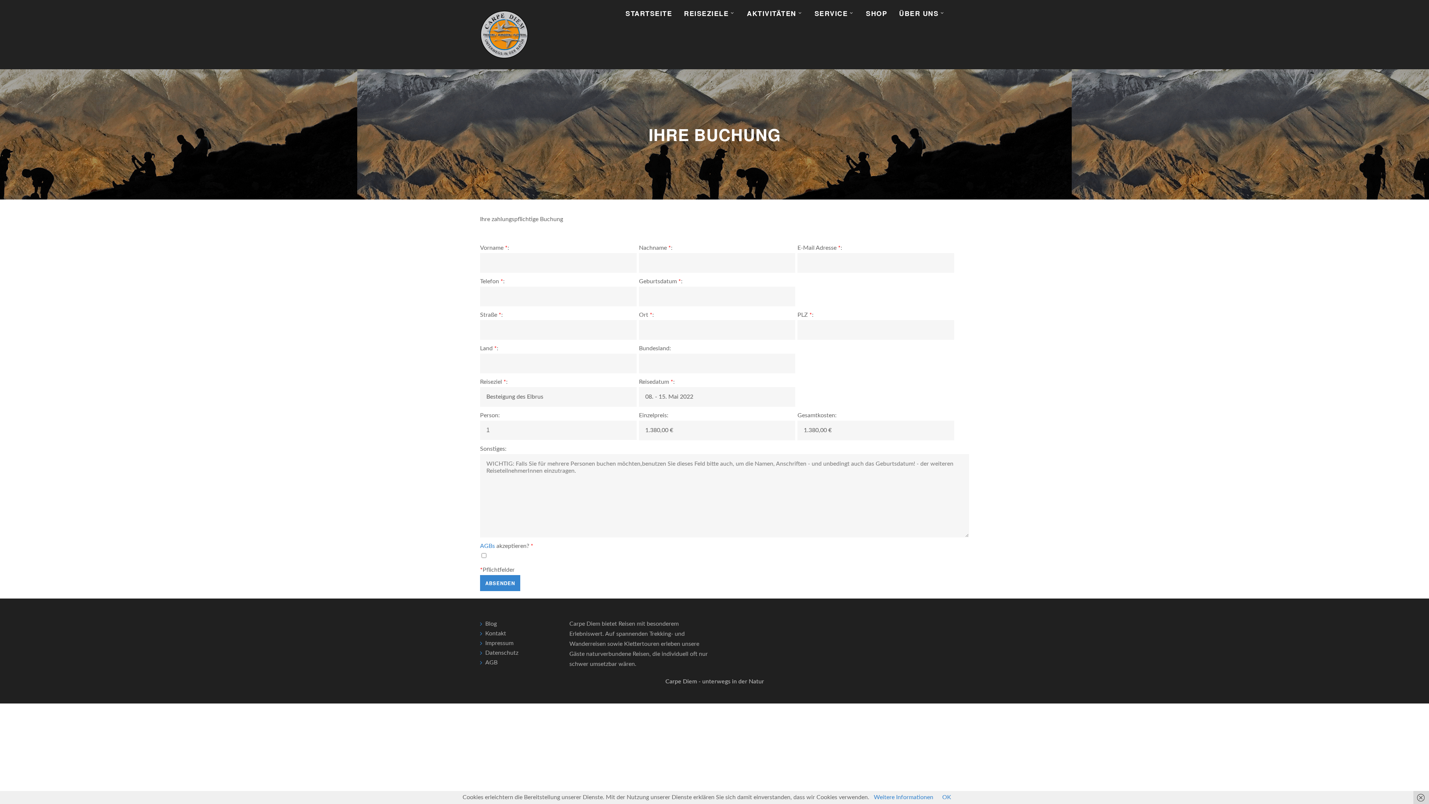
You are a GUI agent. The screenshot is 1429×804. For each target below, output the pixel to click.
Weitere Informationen (903, 797)
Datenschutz (501, 653)
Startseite (649, 13)
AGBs (487, 546)
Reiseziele (706, 13)
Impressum (499, 643)
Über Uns (919, 13)
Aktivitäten (771, 13)
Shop (876, 13)
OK (946, 797)
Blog (491, 624)
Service (831, 13)
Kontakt (495, 633)
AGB (491, 663)
